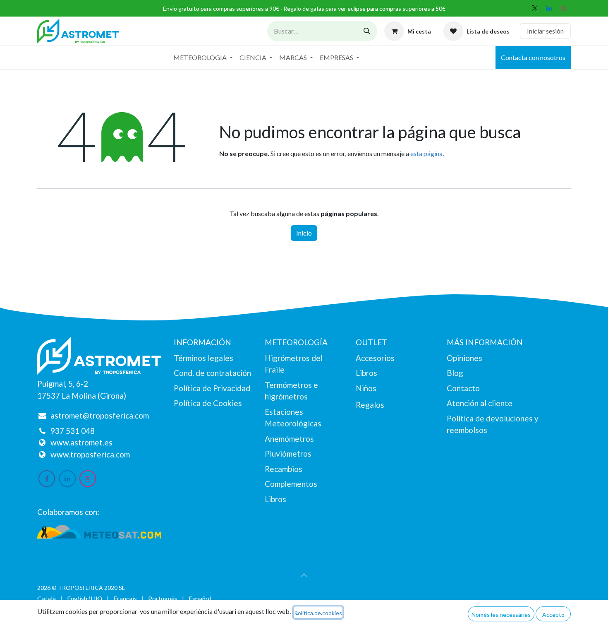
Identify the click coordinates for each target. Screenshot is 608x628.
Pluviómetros (288, 453)
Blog (455, 373)
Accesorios (375, 358)
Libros (275, 499)
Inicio (304, 233)
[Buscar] (367, 31)
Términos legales (203, 358)
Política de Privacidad (212, 388)
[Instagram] (563, 8)
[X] (534, 8)
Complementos (291, 483)
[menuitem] (203, 57)
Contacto (463, 388)
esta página (426, 153)
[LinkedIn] (549, 8)
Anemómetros (289, 438)
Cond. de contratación (212, 373)
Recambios (283, 469)
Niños (366, 388)
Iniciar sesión (545, 31)
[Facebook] (46, 478)
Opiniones (464, 358)
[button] (304, 575)
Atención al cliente (479, 403)
